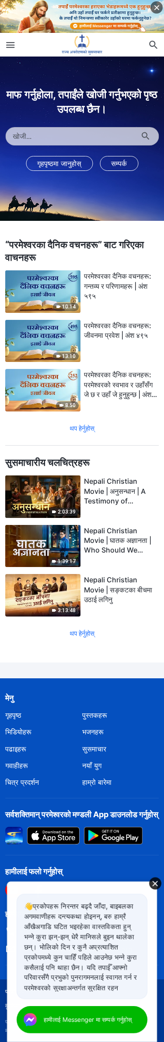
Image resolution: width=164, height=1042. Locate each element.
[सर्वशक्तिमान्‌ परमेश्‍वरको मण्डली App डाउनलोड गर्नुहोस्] (14, 834)
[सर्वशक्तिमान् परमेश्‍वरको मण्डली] (82, 45)
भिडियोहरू (18, 731)
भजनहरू (93, 731)
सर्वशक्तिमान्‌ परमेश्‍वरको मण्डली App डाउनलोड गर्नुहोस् (81, 814)
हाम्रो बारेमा (97, 782)
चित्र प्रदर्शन (22, 782)
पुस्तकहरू (94, 715)
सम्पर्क (119, 163)
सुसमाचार (94, 748)
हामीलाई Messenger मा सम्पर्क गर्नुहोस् (88, 1019)
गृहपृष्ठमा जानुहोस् (59, 163)
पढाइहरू (15, 748)
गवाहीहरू (16, 765)
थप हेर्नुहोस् (82, 428)
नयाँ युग (91, 765)
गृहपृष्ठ (13, 715)
